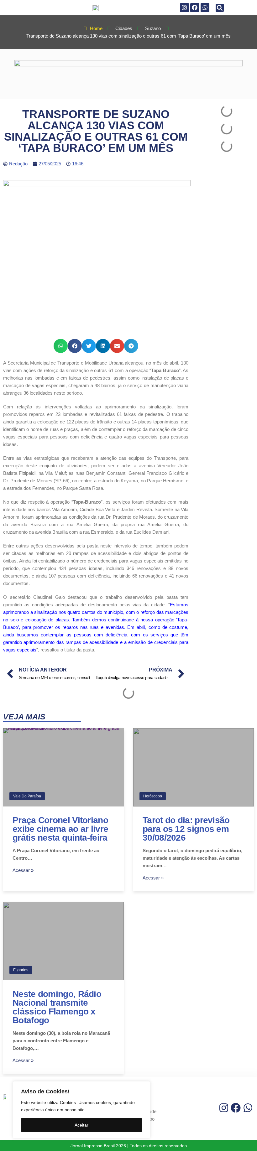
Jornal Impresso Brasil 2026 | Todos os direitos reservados (129, 1145)
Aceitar (81, 1125)
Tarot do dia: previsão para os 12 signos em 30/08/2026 (186, 829)
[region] (81, 1109)
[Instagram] (184, 7)
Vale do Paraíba (27, 796)
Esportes (20, 970)
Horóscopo (152, 796)
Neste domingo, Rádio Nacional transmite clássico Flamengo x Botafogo (57, 1007)
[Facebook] (194, 7)
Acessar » (23, 870)
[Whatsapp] (205, 7)
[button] (220, 8)
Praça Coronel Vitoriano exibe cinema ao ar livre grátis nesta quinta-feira (60, 829)
